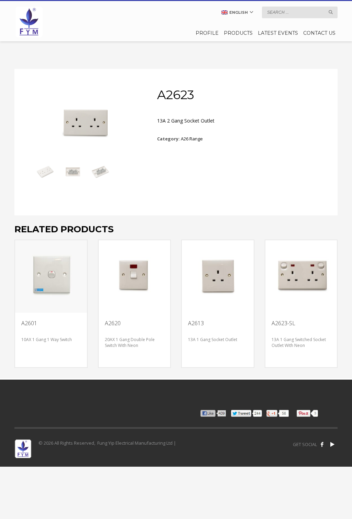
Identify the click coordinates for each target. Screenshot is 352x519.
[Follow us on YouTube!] (332, 444)
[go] (330, 12)
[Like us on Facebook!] (322, 444)
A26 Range (192, 139)
